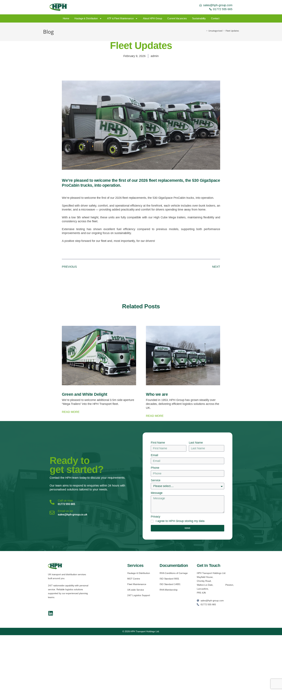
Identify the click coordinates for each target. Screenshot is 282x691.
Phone (155, 467)
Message (157, 493)
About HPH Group (152, 18)
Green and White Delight (84, 394)
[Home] (204, 30)
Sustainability (199, 18)
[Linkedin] (50, 613)
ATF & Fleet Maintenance (120, 18)
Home (66, 18)
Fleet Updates (232, 30)
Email (154, 455)
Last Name (196, 442)
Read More (70, 412)
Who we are (157, 394)
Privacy (155, 516)
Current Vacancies (177, 18)
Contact (215, 18)
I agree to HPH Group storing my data (180, 521)
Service (155, 480)
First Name (158, 442)
